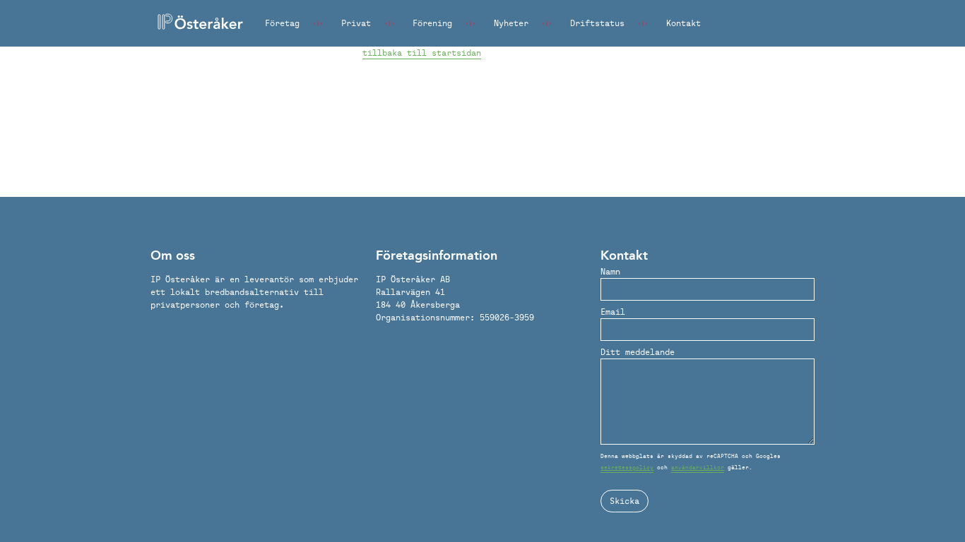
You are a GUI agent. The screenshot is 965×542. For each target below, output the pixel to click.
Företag (282, 23)
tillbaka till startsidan (421, 52)
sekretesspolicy (626, 467)
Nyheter (511, 23)
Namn (610, 271)
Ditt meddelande (637, 352)
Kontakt (683, 23)
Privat (356, 23)
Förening (432, 23)
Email (612, 311)
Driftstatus (597, 23)
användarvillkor (697, 467)
